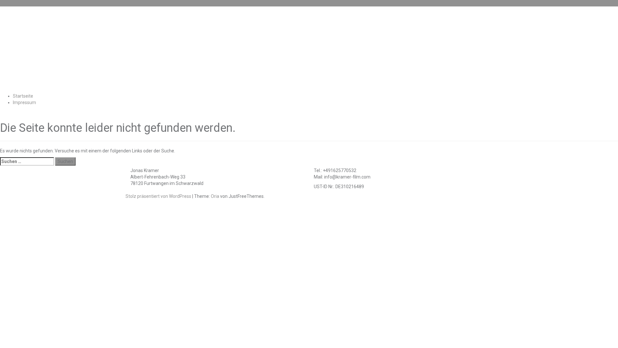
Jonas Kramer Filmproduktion (257, 49)
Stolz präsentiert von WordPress (158, 196)
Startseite (23, 96)
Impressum (24, 102)
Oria (215, 196)
